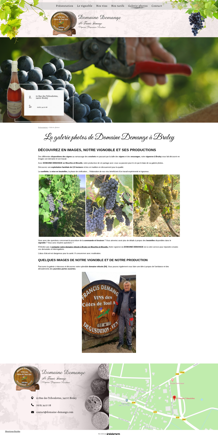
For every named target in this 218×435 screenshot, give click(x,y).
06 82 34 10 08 (42, 107)
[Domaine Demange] (86, 23)
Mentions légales (160, 360)
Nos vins (101, 6)
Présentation (64, 6)
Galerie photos (138, 6)
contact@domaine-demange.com (54, 412)
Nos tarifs (117, 6)
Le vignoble (84, 6)
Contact (157, 6)
